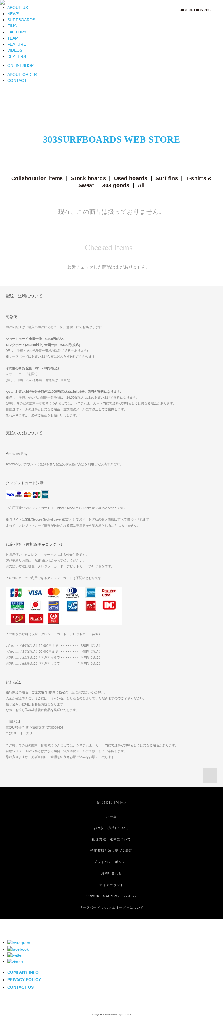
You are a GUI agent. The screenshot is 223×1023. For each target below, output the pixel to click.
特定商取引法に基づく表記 (111, 850)
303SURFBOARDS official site (111, 896)
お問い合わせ (111, 873)
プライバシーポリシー (111, 862)
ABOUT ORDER (22, 74)
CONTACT (17, 80)
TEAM (13, 38)
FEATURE (16, 44)
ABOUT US (17, 7)
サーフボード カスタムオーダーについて (111, 907)
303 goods (116, 185)
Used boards (131, 178)
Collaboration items (37, 178)
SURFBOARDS (21, 19)
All (141, 185)
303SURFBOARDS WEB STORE (111, 139)
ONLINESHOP (20, 65)
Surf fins (166, 178)
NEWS (13, 13)
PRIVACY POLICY (24, 979)
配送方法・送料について (111, 839)
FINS (12, 26)
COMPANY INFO (23, 972)
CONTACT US (20, 987)
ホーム (111, 816)
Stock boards (88, 178)
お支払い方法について (111, 828)
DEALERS (16, 56)
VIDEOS (14, 50)
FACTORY (16, 32)
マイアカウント (111, 885)
